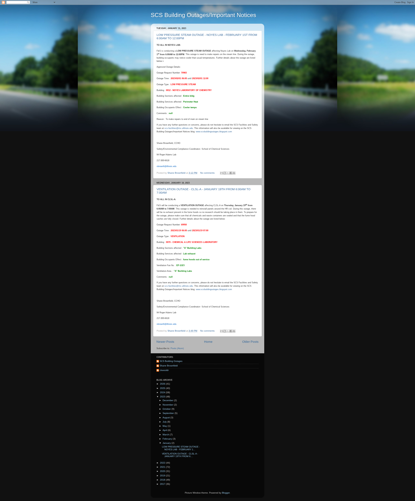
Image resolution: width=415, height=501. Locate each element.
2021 (163, 467)
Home (208, 341)
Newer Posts (165, 341)
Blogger (226, 493)
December (168, 400)
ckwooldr (164, 370)
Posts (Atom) (177, 348)
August (166, 417)
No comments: (208, 173)
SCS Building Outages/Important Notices (203, 15)
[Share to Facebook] (230, 173)
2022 (163, 463)
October (167, 409)
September (169, 413)
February (168, 439)
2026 (163, 384)
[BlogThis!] (224, 173)
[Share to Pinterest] (234, 173)
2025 (163, 388)
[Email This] (221, 173)
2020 (163, 471)
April (165, 430)
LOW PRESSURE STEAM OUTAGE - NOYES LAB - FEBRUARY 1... (181, 448)
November (168, 405)
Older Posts (250, 341)
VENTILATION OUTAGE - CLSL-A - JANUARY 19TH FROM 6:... (180, 455)
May (165, 426)
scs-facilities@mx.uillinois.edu (178, 128)
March (166, 434)
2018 (163, 480)
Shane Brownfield (169, 365)
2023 (163, 396)
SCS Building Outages (171, 361)
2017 (163, 484)
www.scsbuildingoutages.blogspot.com (214, 131)
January (167, 443)
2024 (163, 392)
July (165, 422)
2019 (163, 475)
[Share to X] (227, 173)
